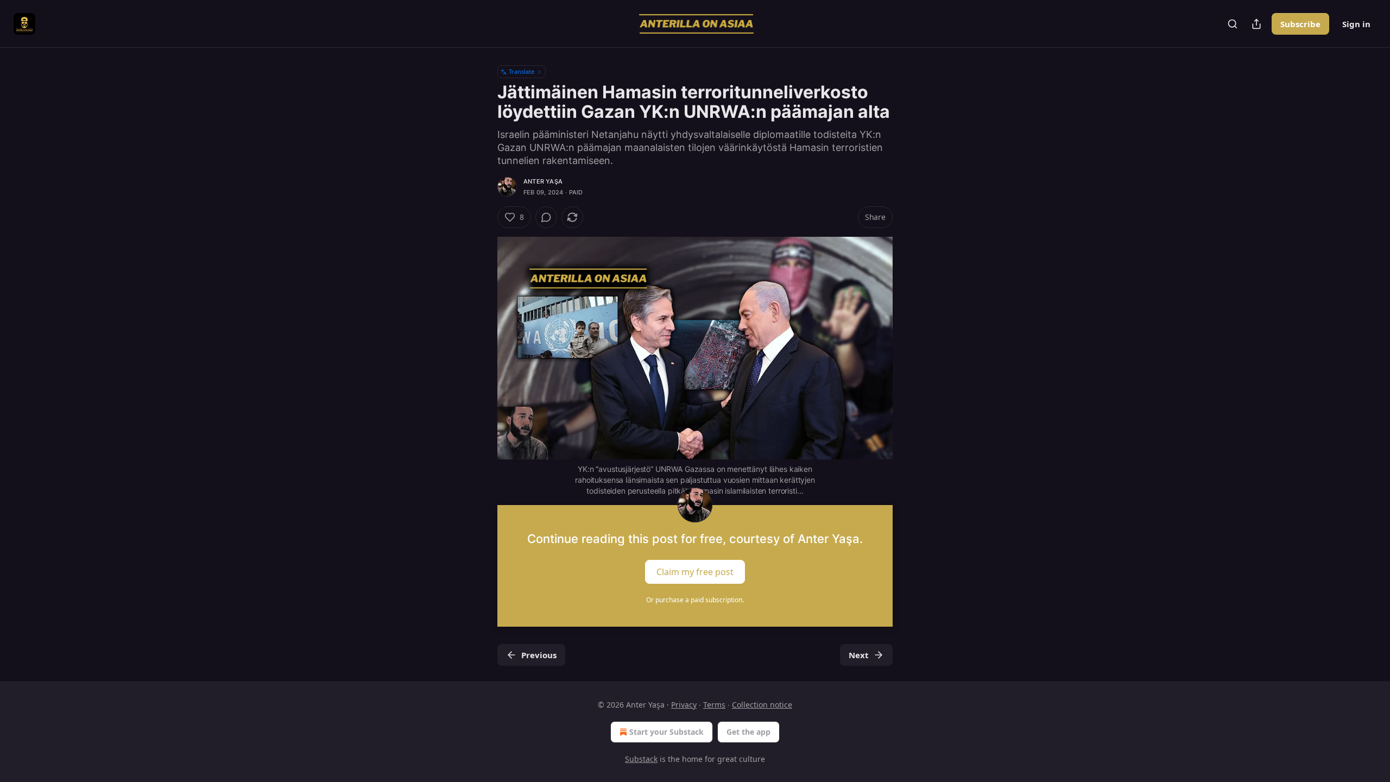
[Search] (1232, 24)
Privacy (684, 704)
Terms (714, 704)
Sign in (1356, 23)
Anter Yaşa (543, 181)
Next (859, 654)
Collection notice (762, 704)
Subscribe (1300, 23)
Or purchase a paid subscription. (695, 599)
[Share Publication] (1256, 24)
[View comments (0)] (546, 217)
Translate (521, 71)
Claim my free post (695, 571)
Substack (641, 759)
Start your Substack (666, 732)
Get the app (748, 732)
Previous (539, 654)
